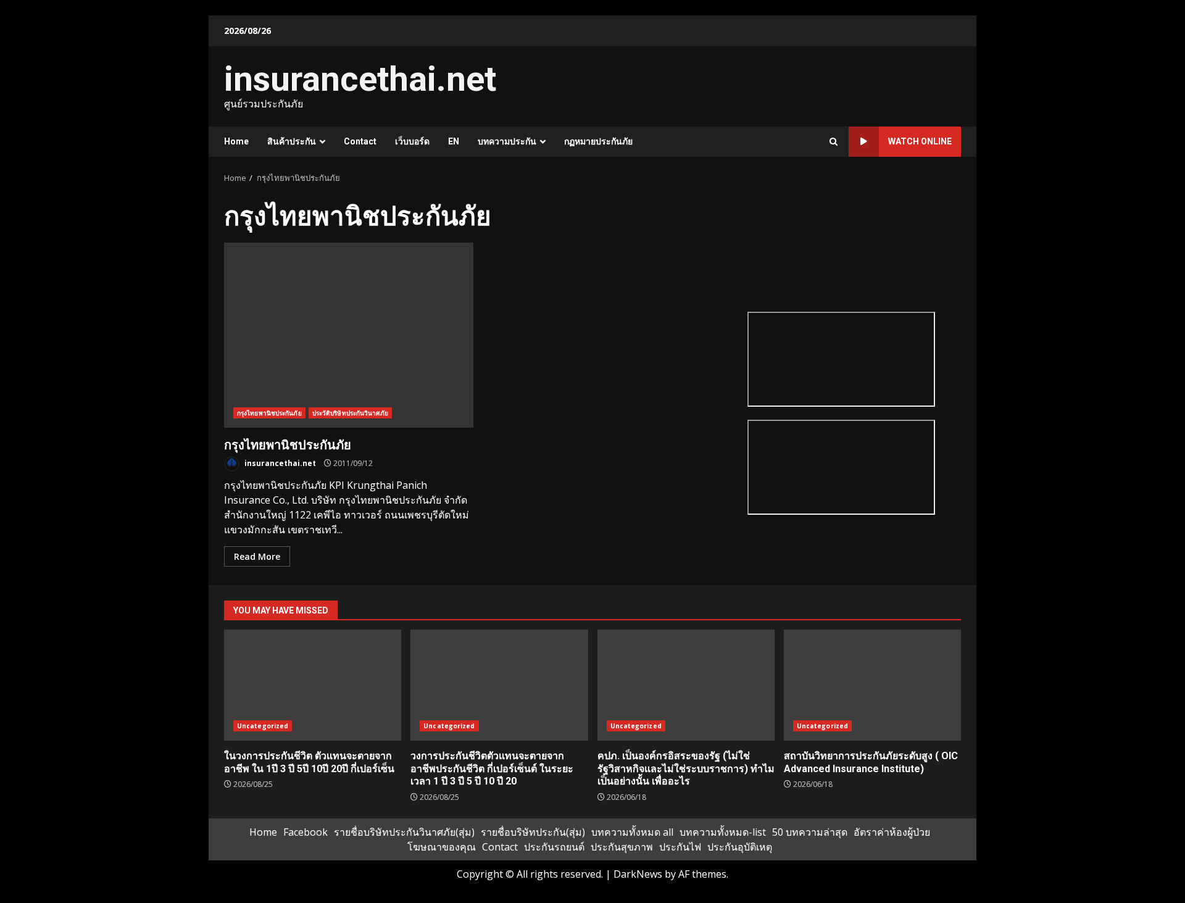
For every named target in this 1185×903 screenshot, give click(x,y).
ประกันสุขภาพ (622, 847)
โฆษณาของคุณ (441, 847)
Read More (257, 556)
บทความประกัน (507, 141)
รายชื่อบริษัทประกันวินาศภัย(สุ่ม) (404, 832)
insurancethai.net (360, 79)
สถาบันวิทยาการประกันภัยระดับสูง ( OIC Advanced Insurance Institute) (872, 685)
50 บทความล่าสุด (809, 832)
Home (236, 141)
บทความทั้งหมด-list (723, 832)
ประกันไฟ (680, 847)
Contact (360, 141)
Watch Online (920, 141)
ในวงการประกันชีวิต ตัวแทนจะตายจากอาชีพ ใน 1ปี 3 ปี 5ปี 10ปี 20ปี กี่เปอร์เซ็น (312, 685)
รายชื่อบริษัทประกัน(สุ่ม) (533, 832)
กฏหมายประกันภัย (598, 141)
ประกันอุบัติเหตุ (739, 847)
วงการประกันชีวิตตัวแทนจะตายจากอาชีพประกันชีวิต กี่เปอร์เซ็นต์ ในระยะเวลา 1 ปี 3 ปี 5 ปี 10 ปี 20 (499, 685)
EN (453, 141)
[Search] (834, 142)
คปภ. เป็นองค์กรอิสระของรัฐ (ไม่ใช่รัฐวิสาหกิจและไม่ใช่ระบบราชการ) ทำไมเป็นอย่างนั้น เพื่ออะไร (686, 685)
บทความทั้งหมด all (632, 832)
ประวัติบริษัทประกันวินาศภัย (350, 413)
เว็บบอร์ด (412, 141)
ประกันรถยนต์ (554, 847)
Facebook (305, 832)
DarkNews (637, 874)
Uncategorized (262, 726)
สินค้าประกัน (291, 141)
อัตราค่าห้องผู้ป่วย (892, 832)
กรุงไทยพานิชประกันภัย (348, 335)
